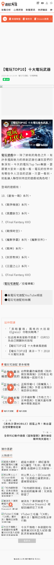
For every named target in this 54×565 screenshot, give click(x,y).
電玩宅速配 (9, 411)
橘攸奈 (28, 18)
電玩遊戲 (23, 411)
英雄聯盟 (16, 18)
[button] (51, 3)
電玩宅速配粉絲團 (19, 300)
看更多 (27, 540)
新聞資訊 (30, 9)
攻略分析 (6, 9)
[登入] (46, 3)
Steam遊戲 (43, 18)
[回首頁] (9, 4)
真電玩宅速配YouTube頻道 (25, 295)
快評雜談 (42, 9)
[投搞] (38, 3)
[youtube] (42, 3)
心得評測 (18, 9)
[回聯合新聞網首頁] (3, 4)
